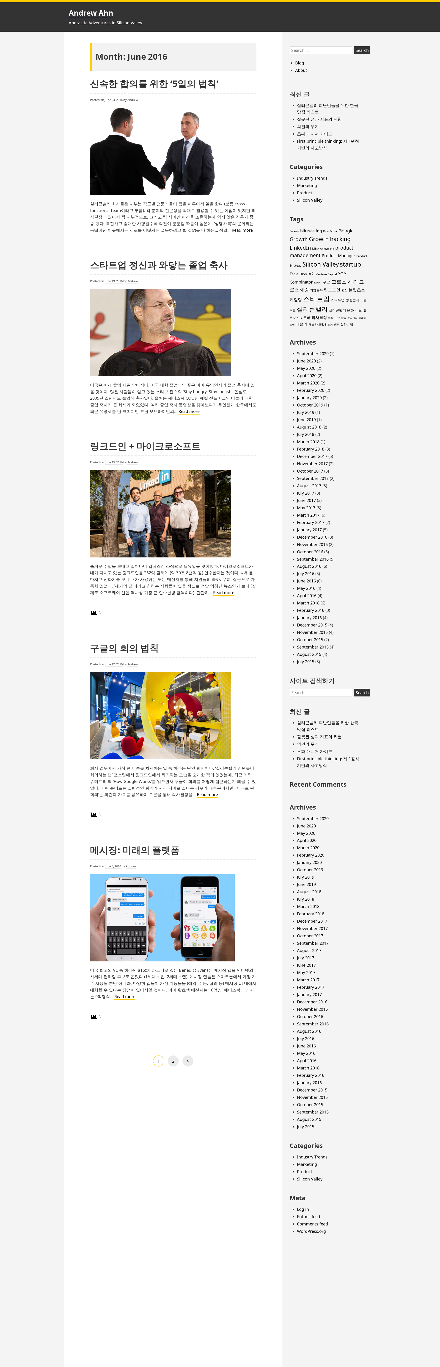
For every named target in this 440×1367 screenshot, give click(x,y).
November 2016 (312, 544)
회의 (330, 324)
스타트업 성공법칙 (345, 300)
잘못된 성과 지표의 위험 (319, 119)
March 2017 (308, 515)
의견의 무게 (308, 126)
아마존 (359, 310)
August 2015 (309, 654)
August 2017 (309, 485)
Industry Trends (312, 178)
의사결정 (319, 317)
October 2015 (310, 639)
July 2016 (305, 573)
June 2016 (306, 581)
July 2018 (305, 434)
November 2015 (312, 632)
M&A (315, 248)
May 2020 (306, 368)
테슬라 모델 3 (318, 324)
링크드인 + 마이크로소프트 (145, 446)
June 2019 (306, 419)
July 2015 (305, 661)
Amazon (294, 231)
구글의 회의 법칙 (124, 647)
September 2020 (313, 353)
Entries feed (308, 1216)
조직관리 (352, 318)
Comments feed (312, 1224)
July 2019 (305, 412)
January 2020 (309, 397)
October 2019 (310, 405)
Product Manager (338, 255)
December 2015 (312, 625)
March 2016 (308, 603)
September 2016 (313, 559)
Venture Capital (326, 274)
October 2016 (310, 551)
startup (350, 264)
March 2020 (308, 383)
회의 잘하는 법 (343, 324)
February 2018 (310, 449)
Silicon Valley (309, 200)
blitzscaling (311, 231)
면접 (344, 290)
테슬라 (302, 324)
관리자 (317, 282)
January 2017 (309, 529)
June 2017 (306, 500)
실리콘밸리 (312, 309)
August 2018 (309, 427)
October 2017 (310, 471)
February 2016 (310, 610)
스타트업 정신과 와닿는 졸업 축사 (159, 264)
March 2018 (308, 441)
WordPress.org (311, 1231)
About (301, 70)
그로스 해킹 (344, 281)
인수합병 (340, 318)
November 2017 (312, 463)
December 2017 (312, 456)
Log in (303, 1209)
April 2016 (306, 595)
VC (311, 273)
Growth (299, 239)
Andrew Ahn (91, 13)
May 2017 (306, 507)
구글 (326, 282)
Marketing (307, 185)
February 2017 (310, 522)
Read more (242, 230)
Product (304, 192)
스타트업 (316, 298)
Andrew (132, 100)
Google (346, 231)
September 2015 (313, 647)
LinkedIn (300, 247)
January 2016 (309, 617)
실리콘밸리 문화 (341, 310)
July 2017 (305, 493)
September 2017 (313, 478)
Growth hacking (330, 239)
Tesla (294, 273)
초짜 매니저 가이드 (314, 133)
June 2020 (306, 361)
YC (340, 273)
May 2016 (306, 588)
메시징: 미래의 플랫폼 (135, 850)
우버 (306, 317)
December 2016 (312, 537)
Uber (303, 274)
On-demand (327, 248)
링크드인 (332, 289)
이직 (330, 318)
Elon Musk (330, 231)
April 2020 (306, 375)
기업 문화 (316, 290)
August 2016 (309, 566)
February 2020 (310, 390)
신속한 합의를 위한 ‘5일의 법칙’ (154, 83)
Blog (299, 63)
